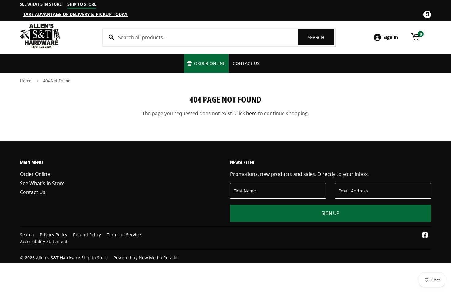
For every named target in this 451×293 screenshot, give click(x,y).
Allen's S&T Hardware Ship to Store (72, 258)
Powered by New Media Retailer (146, 258)
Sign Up (330, 213)
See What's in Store (42, 183)
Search (321, 37)
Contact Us (246, 63)
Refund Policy (87, 235)
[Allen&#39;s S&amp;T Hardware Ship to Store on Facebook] (425, 235)
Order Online (209, 63)
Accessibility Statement (43, 241)
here (251, 113)
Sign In (391, 37)
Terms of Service (124, 235)
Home (25, 80)
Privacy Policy (53, 235)
